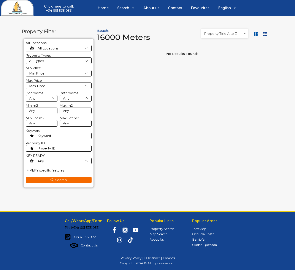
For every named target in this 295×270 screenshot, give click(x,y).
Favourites (200, 8)
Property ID (35, 143)
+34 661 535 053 (59, 10)
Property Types (38, 55)
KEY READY (35, 156)
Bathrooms (69, 93)
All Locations (36, 43)
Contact (175, 8)
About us (151, 8)
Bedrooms (34, 93)
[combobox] (224, 34)
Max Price (34, 81)
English (224, 8)
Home (103, 8)
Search (123, 8)
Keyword (33, 131)
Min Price (33, 68)
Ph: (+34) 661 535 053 (82, 228)
